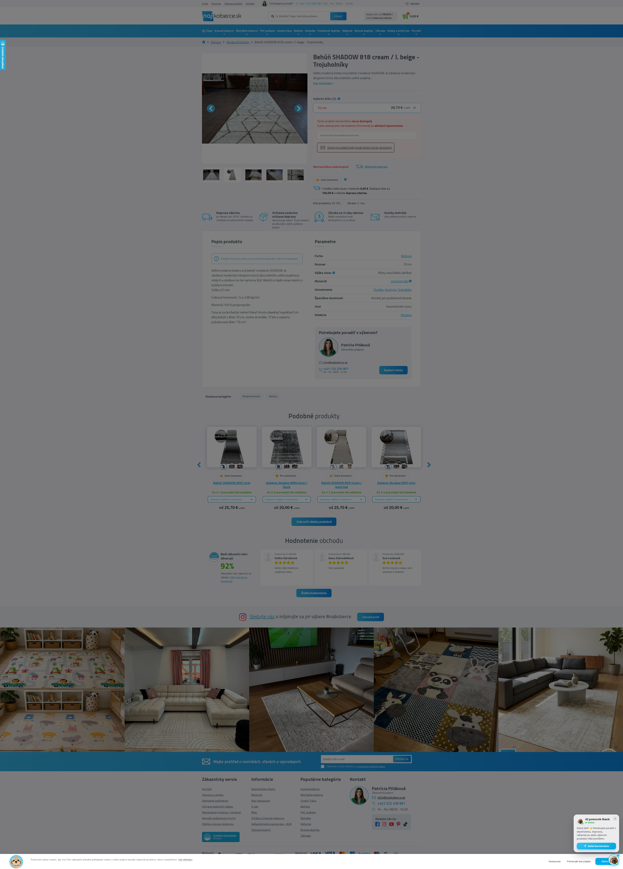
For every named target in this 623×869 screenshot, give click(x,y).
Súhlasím (607, 861)
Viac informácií (185, 859)
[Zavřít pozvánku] (615, 818)
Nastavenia (555, 861)
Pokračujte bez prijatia (579, 861)
